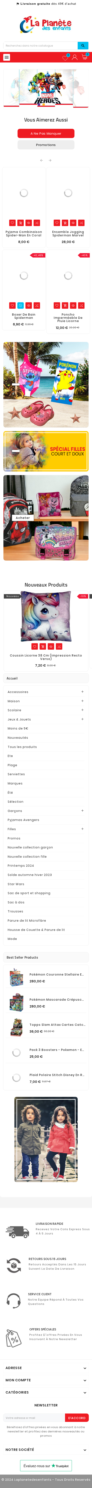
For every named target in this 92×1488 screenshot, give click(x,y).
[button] (39, 105)
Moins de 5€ (18, 728)
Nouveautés (18, 738)
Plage (12, 765)
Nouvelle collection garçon (30, 847)
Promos (14, 838)
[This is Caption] (46, 1139)
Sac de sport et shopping (29, 893)
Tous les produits (22, 747)
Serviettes (16, 774)
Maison (14, 701)
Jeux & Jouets (19, 719)
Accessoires (18, 692)
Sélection (16, 801)
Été (10, 792)
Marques (15, 783)
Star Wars (16, 884)
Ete (10, 756)
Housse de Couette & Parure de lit (36, 930)
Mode (12, 939)
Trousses (15, 911)
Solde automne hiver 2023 (30, 875)
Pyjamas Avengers (23, 820)
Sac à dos (16, 902)
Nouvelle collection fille (27, 856)
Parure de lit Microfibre (27, 920)
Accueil (12, 678)
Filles (12, 829)
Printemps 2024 (21, 865)
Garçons (15, 811)
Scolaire (14, 710)
